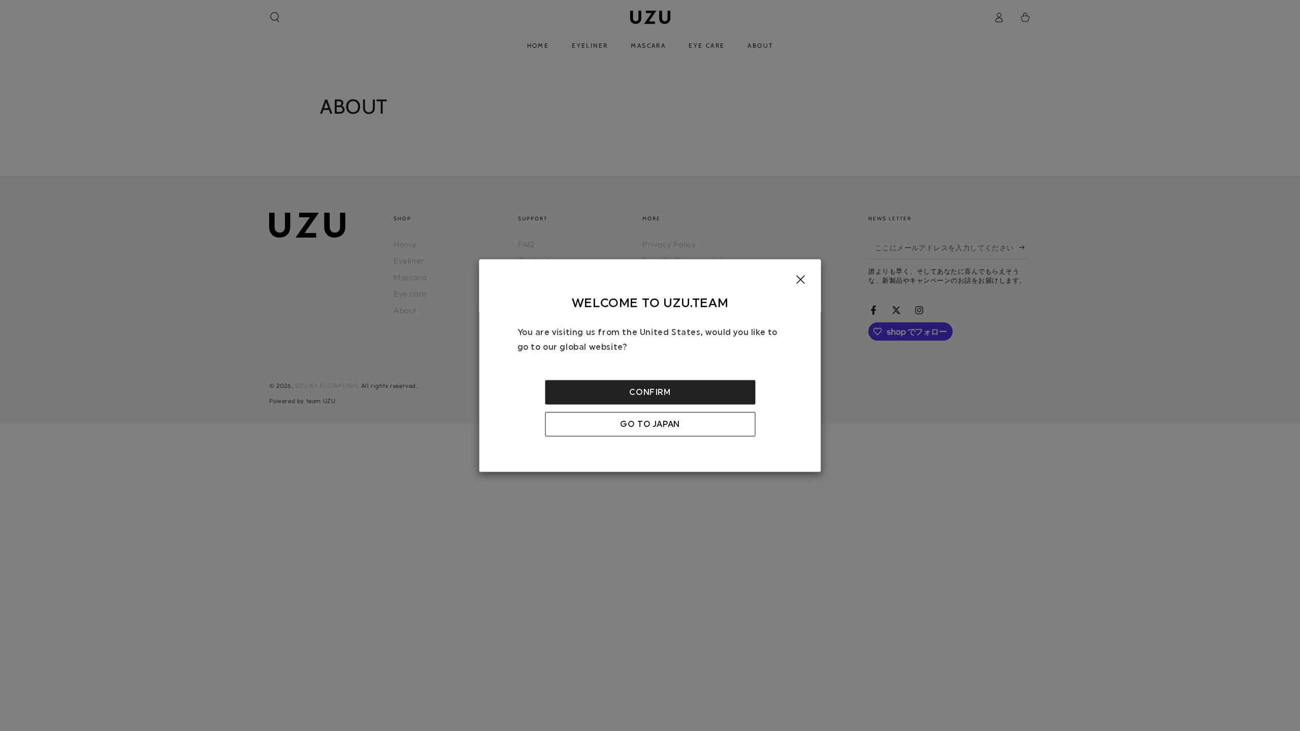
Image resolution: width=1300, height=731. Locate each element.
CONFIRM (649, 392)
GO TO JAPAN (650, 424)
